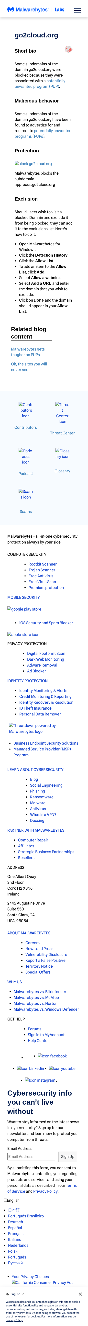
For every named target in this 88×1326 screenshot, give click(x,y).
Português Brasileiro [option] (26, 1216)
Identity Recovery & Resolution (46, 702)
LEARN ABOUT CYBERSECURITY (35, 769)
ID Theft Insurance (35, 708)
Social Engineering (46, 785)
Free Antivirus (41, 576)
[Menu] (77, 10)
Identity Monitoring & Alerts (43, 690)
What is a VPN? (43, 814)
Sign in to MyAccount (46, 1034)
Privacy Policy (45, 1191)
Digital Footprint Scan (46, 653)
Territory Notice (39, 966)
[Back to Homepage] (36, 12)
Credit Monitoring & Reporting (45, 696)
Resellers (26, 857)
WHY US (14, 982)
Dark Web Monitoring (45, 659)
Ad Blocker (36, 671)
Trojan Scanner (42, 570)
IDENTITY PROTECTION (27, 681)
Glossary (62, 471)
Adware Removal (42, 665)
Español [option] (15, 1227)
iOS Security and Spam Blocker (46, 623)
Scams (26, 511)
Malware (37, 803)
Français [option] (15, 1233)
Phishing (37, 791)
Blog (34, 779)
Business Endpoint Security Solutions (45, 743)
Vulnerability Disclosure (46, 954)
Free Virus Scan (42, 581)
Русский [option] (15, 1263)
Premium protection (46, 587)
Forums (34, 1029)
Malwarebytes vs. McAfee (36, 997)
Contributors (25, 427)
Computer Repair (33, 840)
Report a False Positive (45, 960)
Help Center (38, 1040)
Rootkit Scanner (43, 564)
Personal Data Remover (40, 714)
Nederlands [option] (18, 1245)
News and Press (39, 948)
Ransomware (42, 797)
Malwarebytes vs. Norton (35, 1003)
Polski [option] (13, 1251)
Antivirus (38, 808)
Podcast (26, 473)
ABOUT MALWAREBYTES (28, 933)
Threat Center (62, 433)
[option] (26, 1210)
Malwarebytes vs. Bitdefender (40, 991)
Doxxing (37, 820)
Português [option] (17, 1257)
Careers (32, 943)
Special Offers (38, 972)
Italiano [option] (14, 1239)
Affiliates (26, 846)
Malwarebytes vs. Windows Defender (46, 1009)
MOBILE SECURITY (23, 597)
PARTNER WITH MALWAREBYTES (35, 830)
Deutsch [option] (15, 1222)
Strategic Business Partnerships (46, 852)
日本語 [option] (14, 1210)
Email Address (19, 1148)
